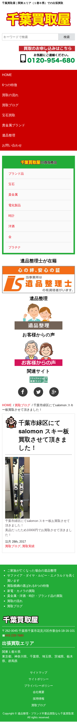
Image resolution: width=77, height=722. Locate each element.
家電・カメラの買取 (21, 591)
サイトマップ (38, 672)
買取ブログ (10, 105)
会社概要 (38, 692)
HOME (7, 75)
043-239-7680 (14, 635)
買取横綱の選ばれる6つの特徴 (28, 585)
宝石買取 (8, 115)
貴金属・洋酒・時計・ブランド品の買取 (35, 595)
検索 (67, 37)
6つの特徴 (9, 85)
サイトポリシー (39, 679)
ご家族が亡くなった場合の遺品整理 (31, 570)
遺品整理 (8, 135)
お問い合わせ (12, 145)
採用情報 (38, 698)
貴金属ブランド (13, 125)
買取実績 (28, 546)
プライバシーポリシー (38, 685)
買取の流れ (10, 95)
